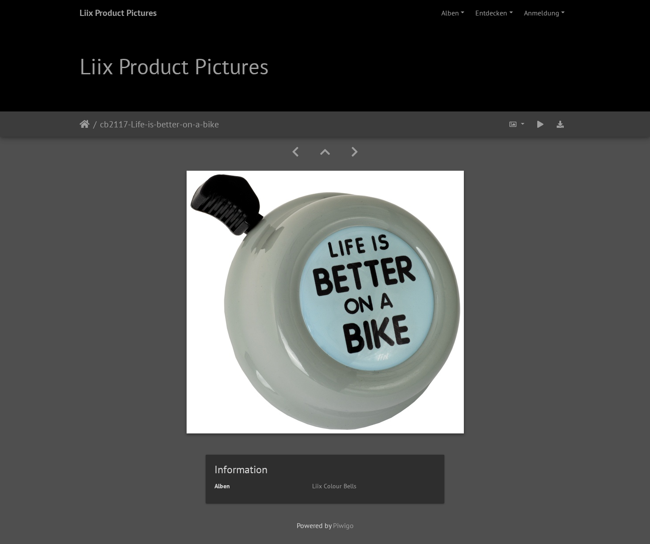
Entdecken (491, 12)
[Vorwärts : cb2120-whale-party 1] (354, 152)
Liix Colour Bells (334, 486)
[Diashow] (540, 124)
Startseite (85, 123)
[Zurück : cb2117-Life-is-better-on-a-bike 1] (295, 152)
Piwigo (343, 525)
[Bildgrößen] (516, 124)
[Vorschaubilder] (325, 152)
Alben (450, 12)
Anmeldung (541, 12)
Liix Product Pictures (118, 13)
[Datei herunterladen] (560, 124)
